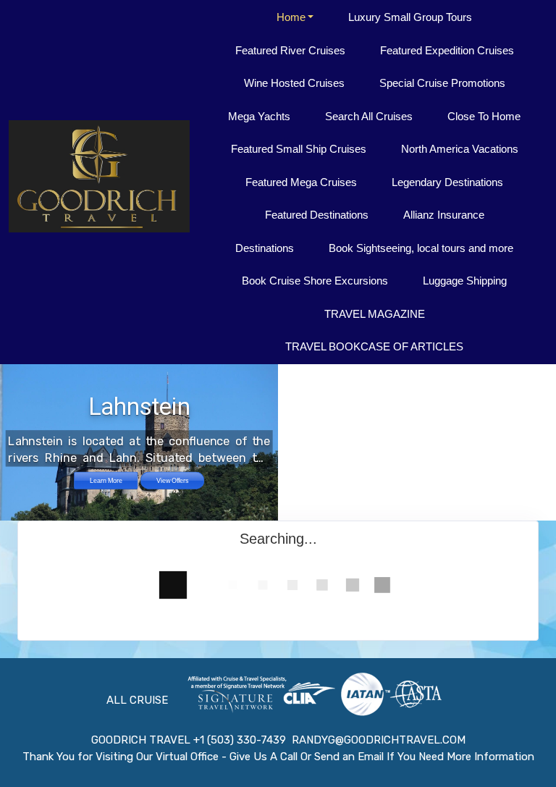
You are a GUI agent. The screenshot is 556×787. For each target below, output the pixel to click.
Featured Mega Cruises (301, 182)
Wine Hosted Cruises (294, 83)
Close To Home (484, 116)
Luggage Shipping (465, 280)
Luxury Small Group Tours (410, 17)
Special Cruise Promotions (442, 83)
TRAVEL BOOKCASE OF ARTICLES (374, 346)
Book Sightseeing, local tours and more (421, 248)
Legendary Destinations (447, 182)
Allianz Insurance (443, 215)
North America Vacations (459, 149)
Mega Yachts (259, 116)
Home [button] (291, 17)
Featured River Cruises (290, 50)
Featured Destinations (316, 215)
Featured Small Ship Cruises (298, 149)
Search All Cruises (369, 116)
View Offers (172, 480)
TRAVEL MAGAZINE (374, 314)
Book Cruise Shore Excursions (315, 280)
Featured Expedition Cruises (447, 50)
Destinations (264, 248)
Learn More (106, 480)
